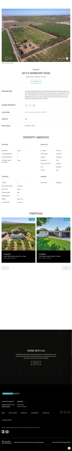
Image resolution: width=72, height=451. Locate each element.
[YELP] (69, 412)
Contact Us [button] (36, 363)
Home (3, 412)
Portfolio (24, 412)
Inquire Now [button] (36, 81)
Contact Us (46, 412)
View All (66, 268)
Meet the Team (13, 412)
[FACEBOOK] (61, 412)
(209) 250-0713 (5, 404)
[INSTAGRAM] (65, 412)
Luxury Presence (39, 442)
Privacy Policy (66, 442)
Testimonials (34, 412)
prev (6, 58)
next (10, 58)
